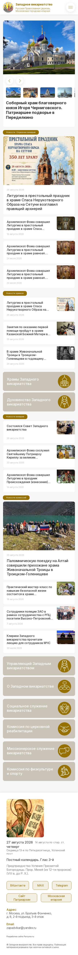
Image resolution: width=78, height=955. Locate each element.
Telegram (62, 885)
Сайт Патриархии (21, 897)
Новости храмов (15, 293)
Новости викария (15, 416)
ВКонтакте (17, 885)
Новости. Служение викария (21, 132)
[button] (9, 80)
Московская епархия (56, 897)
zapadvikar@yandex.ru (21, 928)
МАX (40, 885)
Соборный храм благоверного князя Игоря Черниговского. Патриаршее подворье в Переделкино (36, 110)
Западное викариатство (34, 4)
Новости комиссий (16, 497)
